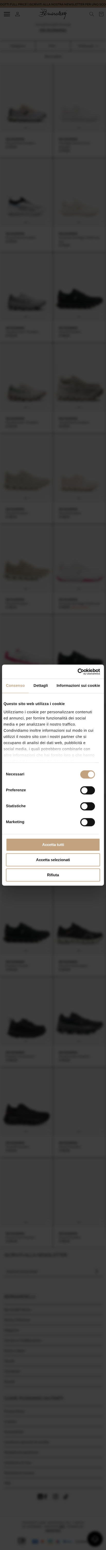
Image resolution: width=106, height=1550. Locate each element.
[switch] (87, 790)
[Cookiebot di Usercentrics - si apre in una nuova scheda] (77, 671)
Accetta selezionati (53, 860)
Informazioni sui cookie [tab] (78, 685)
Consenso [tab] (15, 685)
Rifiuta (53, 875)
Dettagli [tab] (40, 685)
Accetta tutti (53, 844)
